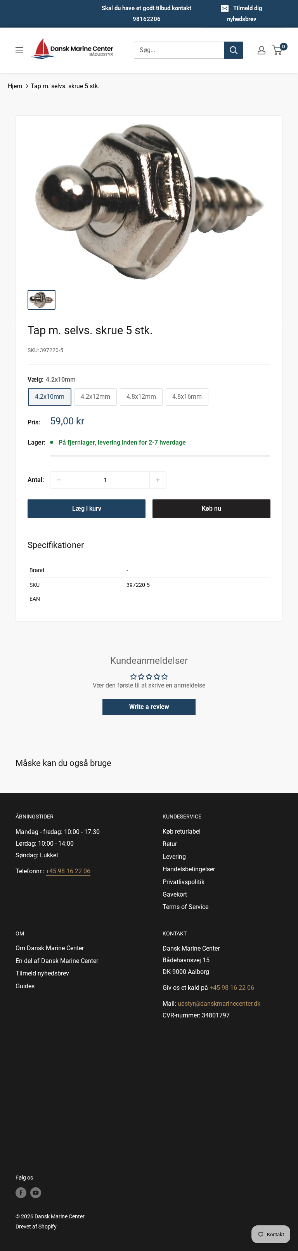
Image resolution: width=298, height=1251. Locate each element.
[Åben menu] (19, 50)
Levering (174, 856)
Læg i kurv (86, 508)
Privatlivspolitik (183, 882)
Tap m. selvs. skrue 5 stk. (65, 86)
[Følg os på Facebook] (21, 1192)
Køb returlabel (182, 831)
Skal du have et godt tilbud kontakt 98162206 (146, 14)
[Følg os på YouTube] (35, 1192)
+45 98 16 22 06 (68, 871)
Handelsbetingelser (189, 869)
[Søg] (233, 50)
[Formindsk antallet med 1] (58, 480)
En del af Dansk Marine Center (57, 961)
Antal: (36, 479)
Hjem (15, 86)
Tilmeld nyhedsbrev (42, 973)
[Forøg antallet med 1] (158, 480)
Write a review (149, 706)
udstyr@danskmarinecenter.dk (219, 1003)
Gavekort (175, 894)
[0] (277, 50)
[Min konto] (261, 50)
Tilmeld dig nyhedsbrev (245, 14)
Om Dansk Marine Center (50, 948)
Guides (25, 986)
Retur (170, 844)
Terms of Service (185, 907)
